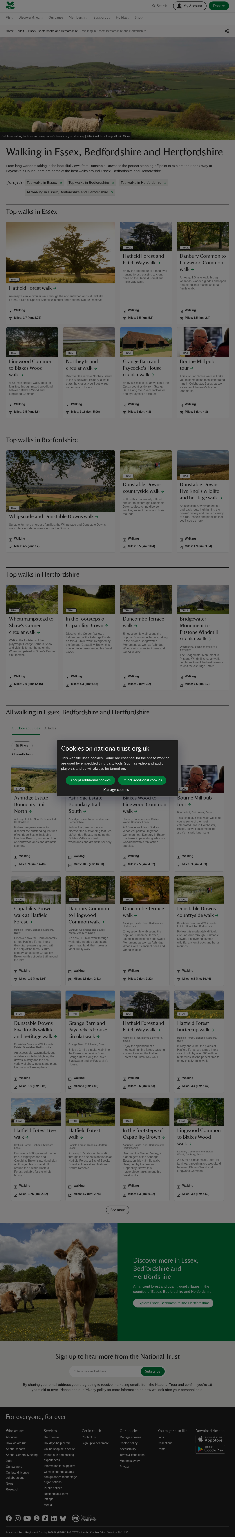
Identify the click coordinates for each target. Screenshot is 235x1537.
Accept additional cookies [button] (90, 780)
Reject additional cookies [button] (142, 780)
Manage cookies (116, 790)
